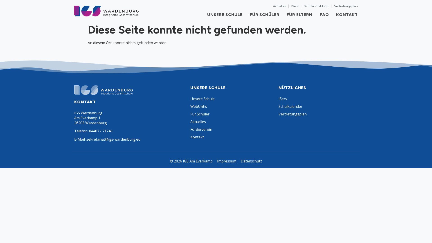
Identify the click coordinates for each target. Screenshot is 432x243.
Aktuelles (279, 6)
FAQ (324, 15)
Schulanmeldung (316, 6)
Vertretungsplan (346, 6)
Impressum (226, 161)
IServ (294, 6)
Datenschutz (251, 161)
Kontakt (347, 15)
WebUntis (198, 106)
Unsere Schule (225, 15)
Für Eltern (300, 15)
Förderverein (201, 129)
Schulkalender (290, 106)
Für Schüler (264, 15)
